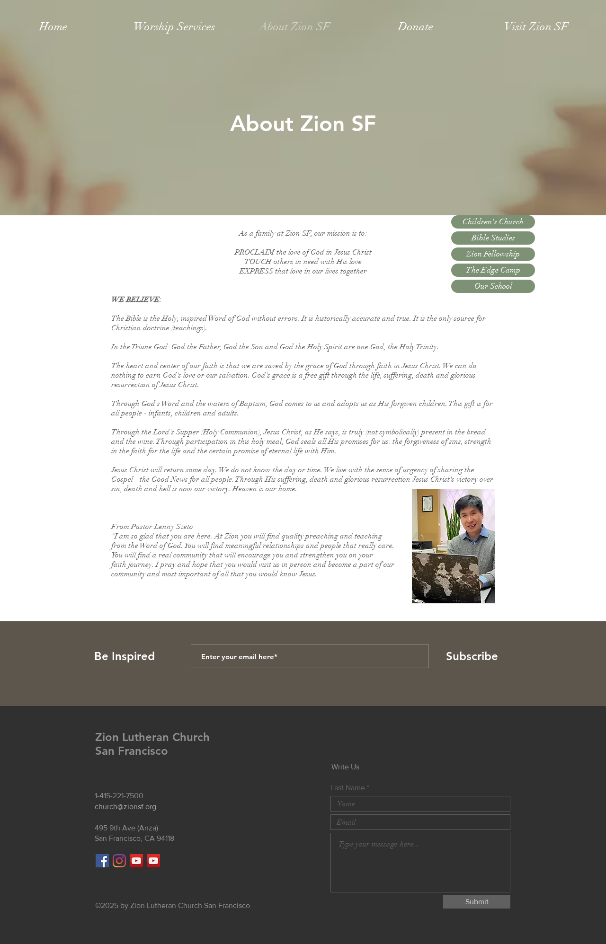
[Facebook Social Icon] (102, 860)
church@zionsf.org (125, 807)
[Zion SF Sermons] (153, 860)
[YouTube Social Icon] (136, 860)
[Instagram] (119, 860)
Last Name (347, 788)
